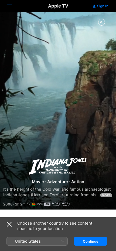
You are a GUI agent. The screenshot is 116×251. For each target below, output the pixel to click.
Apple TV (58, 6)
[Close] (9, 224)
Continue (90, 241)
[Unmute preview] (101, 22)
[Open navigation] (13, 6)
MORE (106, 195)
